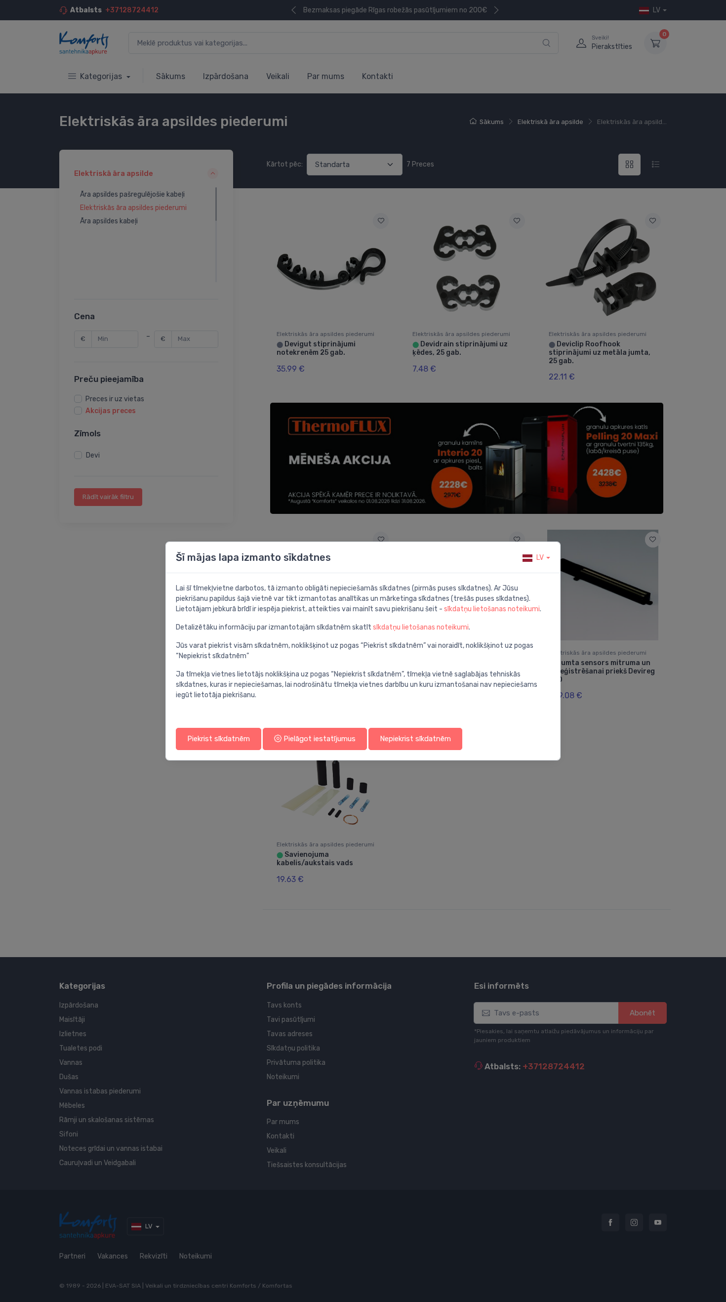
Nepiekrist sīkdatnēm (415, 738)
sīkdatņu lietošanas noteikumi (492, 609)
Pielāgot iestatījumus (319, 738)
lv (540, 557)
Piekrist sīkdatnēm (218, 738)
